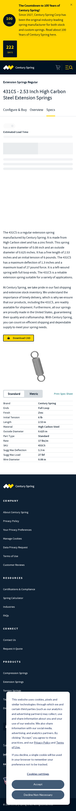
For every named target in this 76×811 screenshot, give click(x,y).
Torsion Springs (12, 690)
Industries (9, 606)
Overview (36, 110)
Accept (38, 784)
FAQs (6, 615)
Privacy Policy (11, 521)
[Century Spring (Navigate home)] (18, 486)
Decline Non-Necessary (38, 794)
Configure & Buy (15, 110)
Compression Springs (15, 673)
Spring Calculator (13, 598)
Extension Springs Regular (20, 82)
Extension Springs (13, 682)
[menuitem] (18, 67)
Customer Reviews (14, 565)
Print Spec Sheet (63, 393)
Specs (50, 110)
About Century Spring (15, 512)
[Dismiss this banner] (71, 5)
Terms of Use (10, 556)
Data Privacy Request (15, 547)
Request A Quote (13, 648)
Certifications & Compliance (19, 589)
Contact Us (9, 640)
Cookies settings (38, 774)
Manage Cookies (12, 538)
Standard (14, 394)
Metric (34, 394)
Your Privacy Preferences (17, 530)
